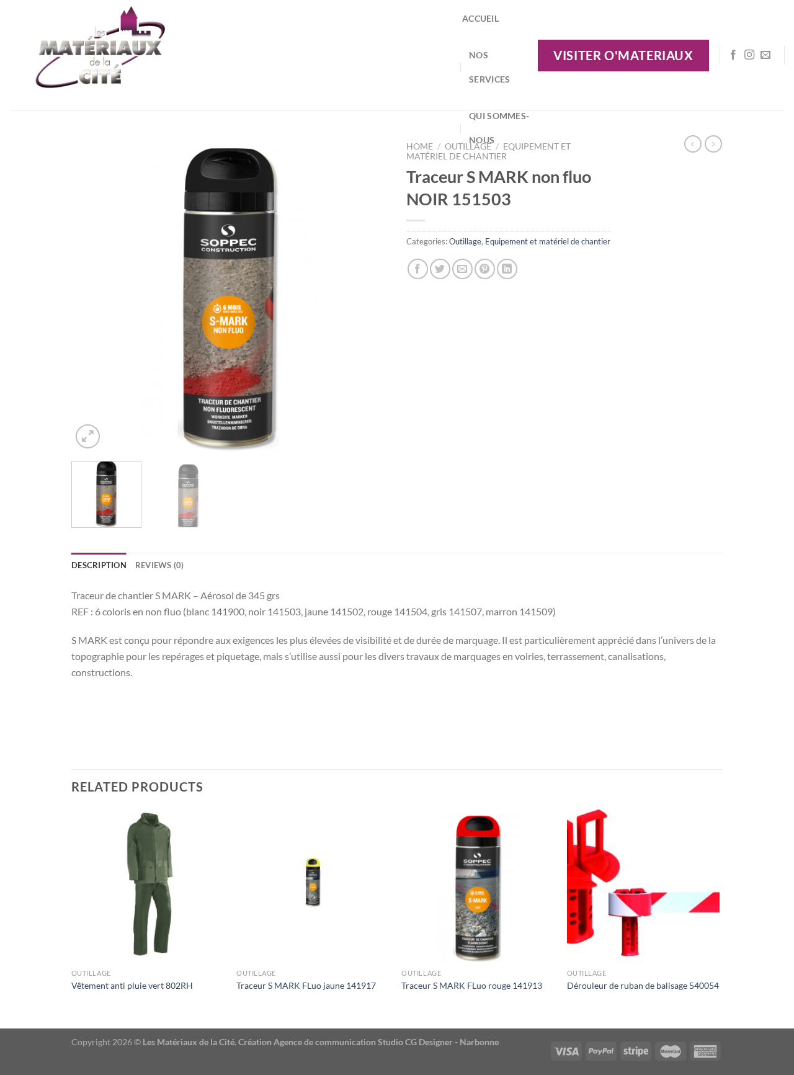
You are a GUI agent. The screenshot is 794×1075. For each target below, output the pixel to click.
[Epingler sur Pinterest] (485, 269)
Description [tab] (99, 565)
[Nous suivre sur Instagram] (749, 55)
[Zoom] (88, 436)
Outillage (465, 241)
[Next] (366, 293)
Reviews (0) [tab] (159, 565)
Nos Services (489, 67)
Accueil (480, 18)
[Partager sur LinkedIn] (507, 269)
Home (419, 146)
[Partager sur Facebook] (418, 269)
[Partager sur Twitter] (440, 269)
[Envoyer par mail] (462, 269)
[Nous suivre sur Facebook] (733, 55)
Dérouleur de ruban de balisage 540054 (643, 985)
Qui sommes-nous (499, 127)
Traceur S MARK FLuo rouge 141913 (471, 985)
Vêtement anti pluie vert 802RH (132, 985)
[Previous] (93, 293)
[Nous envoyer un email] (765, 55)
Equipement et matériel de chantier (547, 241)
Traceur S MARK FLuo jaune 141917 (306, 985)
